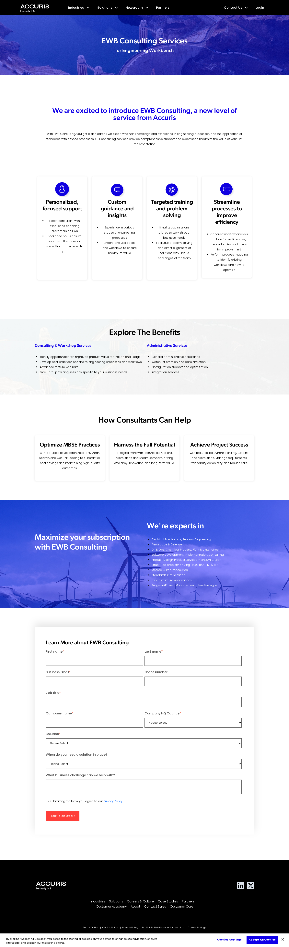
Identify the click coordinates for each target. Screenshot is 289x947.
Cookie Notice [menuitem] (110, 927)
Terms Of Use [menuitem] (90, 927)
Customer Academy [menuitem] (111, 906)
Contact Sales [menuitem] (155, 906)
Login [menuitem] (260, 7)
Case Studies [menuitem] (168, 901)
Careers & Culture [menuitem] (140, 901)
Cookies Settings (229, 940)
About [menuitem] (135, 906)
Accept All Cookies (262, 940)
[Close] (282, 939)
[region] (144, 940)
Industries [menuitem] (76, 7)
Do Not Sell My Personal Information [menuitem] (163, 927)
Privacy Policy (113, 801)
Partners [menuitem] (162, 7)
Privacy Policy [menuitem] (130, 927)
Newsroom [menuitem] (134, 7)
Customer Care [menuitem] (181, 906)
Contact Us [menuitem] (233, 7)
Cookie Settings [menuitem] (197, 927)
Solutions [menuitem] (104, 7)
